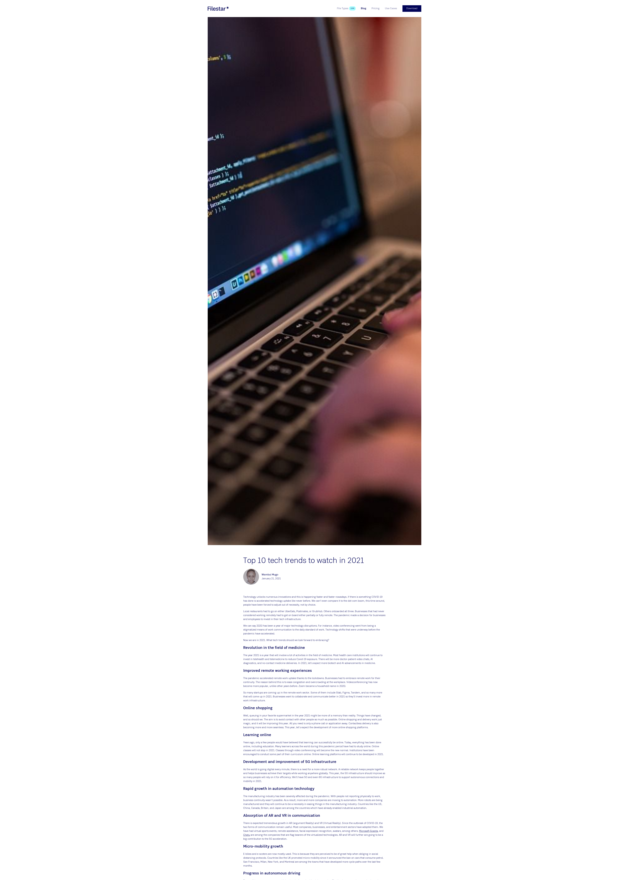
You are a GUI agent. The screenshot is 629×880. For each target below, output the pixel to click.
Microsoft (364, 831)
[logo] (218, 8)
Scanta (374, 831)
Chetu (246, 835)
